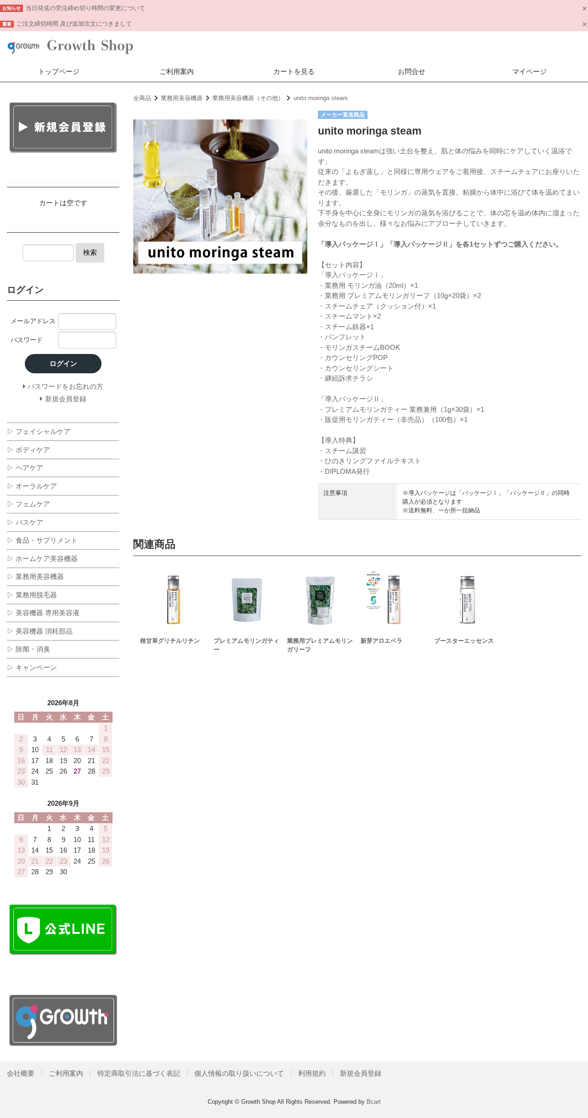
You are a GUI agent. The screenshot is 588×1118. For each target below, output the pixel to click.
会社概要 (20, 1073)
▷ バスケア (25, 522)
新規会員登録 (360, 1073)
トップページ (58, 71)
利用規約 (312, 1073)
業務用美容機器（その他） (248, 98)
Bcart (374, 1101)
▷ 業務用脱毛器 (32, 595)
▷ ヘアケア (25, 468)
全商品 (142, 98)
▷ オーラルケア (32, 486)
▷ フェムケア (28, 504)
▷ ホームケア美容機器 (42, 558)
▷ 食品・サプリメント (42, 540)
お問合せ (411, 71)
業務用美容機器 (182, 98)
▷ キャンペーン (32, 667)
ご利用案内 (176, 71)
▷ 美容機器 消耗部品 (40, 631)
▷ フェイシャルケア (39, 431)
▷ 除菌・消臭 (28, 649)
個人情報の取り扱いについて (239, 1073)
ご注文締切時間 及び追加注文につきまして (74, 23)
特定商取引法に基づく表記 (138, 1073)
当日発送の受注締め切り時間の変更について (85, 8)
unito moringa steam (321, 98)
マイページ (529, 71)
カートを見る (294, 71)
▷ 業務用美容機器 (35, 576)
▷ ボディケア (28, 450)
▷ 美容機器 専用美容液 (43, 613)
